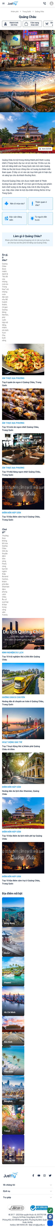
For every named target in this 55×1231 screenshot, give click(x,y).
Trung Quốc (27, 11)
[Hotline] (44, 3)
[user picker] (51, 3)
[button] (27, 1185)
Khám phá (14, 11)
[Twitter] (50, 1175)
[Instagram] (44, 1175)
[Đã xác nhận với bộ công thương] (39, 1208)
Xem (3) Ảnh (46, 149)
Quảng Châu (39, 11)
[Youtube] (39, 1175)
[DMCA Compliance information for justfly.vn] (16, 1208)
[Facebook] (33, 1175)
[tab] (11, 24)
